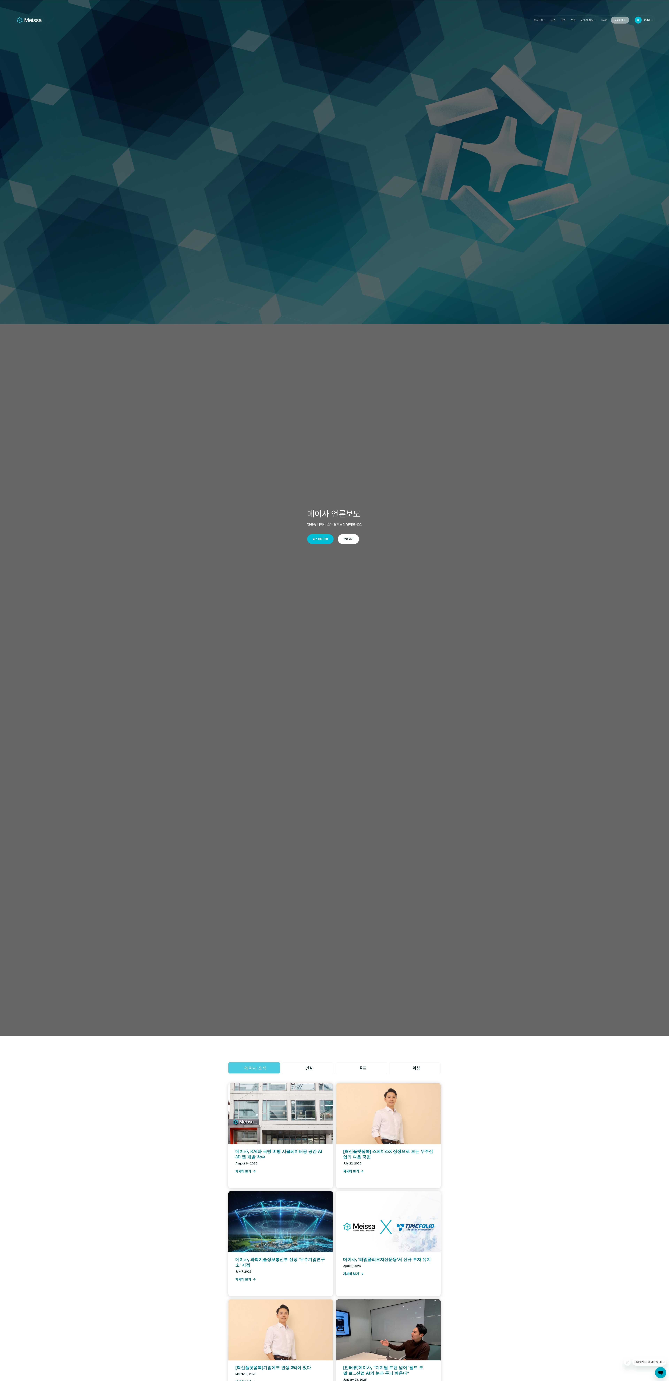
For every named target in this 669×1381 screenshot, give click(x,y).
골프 (563, 20)
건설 (553, 20)
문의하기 (348, 539)
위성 (573, 20)
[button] (540, 20)
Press (604, 20)
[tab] (254, 1067)
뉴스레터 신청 (320, 539)
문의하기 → (620, 20)
